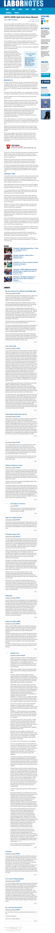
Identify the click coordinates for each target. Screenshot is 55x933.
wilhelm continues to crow (13, 465)
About (13, 9)
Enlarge (32, 19)
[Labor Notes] (23, 3)
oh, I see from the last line (13, 907)
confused (8, 851)
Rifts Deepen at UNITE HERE (29, 62)
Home (7, 9)
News (40, 9)
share (35, 410)
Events (33, 9)
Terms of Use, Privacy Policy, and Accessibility (13, 930)
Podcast (17, 13)
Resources (8, 13)
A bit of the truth (10, 346)
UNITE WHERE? (31, 63)
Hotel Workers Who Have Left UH (16, 414)
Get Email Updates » (45, 75)
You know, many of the (12, 534)
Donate (20, 9)
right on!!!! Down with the (13, 517)
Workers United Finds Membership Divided (30, 58)
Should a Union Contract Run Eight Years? (45, 47)
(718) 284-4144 (14, 928)
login (30, 21)
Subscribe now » (45, 95)
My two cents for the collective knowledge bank (20, 291)
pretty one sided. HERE (12, 621)
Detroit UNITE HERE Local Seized (30, 65)
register (33, 21)
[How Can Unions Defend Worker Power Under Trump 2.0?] (45, 118)
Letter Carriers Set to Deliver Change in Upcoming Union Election (45, 41)
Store (27, 9)
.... (6, 440)
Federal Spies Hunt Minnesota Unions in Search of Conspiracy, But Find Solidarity (45, 34)
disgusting (8, 595)
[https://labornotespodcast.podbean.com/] (45, 107)
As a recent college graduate (14, 879)
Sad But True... (15, 653)
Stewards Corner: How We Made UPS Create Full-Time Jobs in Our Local (45, 54)
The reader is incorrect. (17, 503)
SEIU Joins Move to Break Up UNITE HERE (30, 60)
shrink (36, 19)
